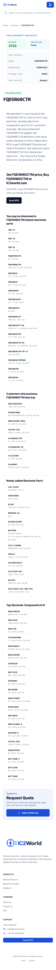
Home (5, 25)
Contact (32, 960)
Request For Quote (11, 884)
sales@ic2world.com (16, 929)
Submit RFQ (28, 940)
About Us (7, 902)
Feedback (7, 888)
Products (14, 25)
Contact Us (8, 906)
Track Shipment (10, 925)
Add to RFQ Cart (30, 813)
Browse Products (10, 879)
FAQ (5, 910)
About (23, 960)
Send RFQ (14, 200)
